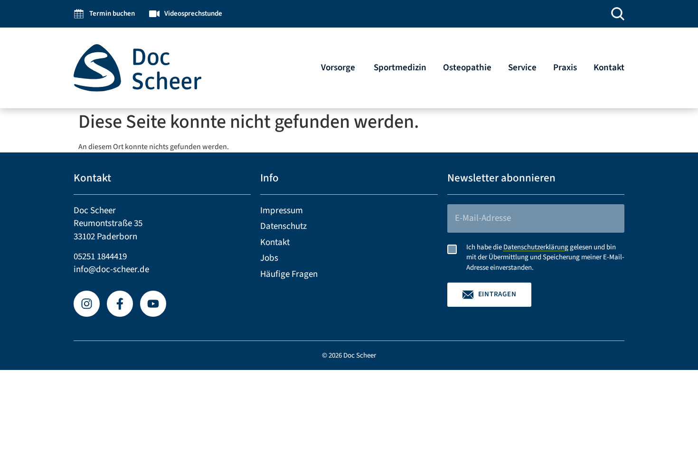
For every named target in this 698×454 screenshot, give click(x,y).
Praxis (565, 67)
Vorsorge (339, 67)
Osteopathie (467, 67)
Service (522, 67)
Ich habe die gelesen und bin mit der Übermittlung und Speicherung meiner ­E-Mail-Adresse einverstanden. (545, 257)
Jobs (269, 258)
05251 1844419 (100, 256)
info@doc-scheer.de (111, 269)
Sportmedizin (400, 67)
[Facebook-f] (120, 304)
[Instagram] (87, 304)
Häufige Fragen (289, 274)
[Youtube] (153, 304)
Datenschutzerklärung (535, 247)
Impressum (281, 210)
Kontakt (609, 67)
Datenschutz (283, 226)
